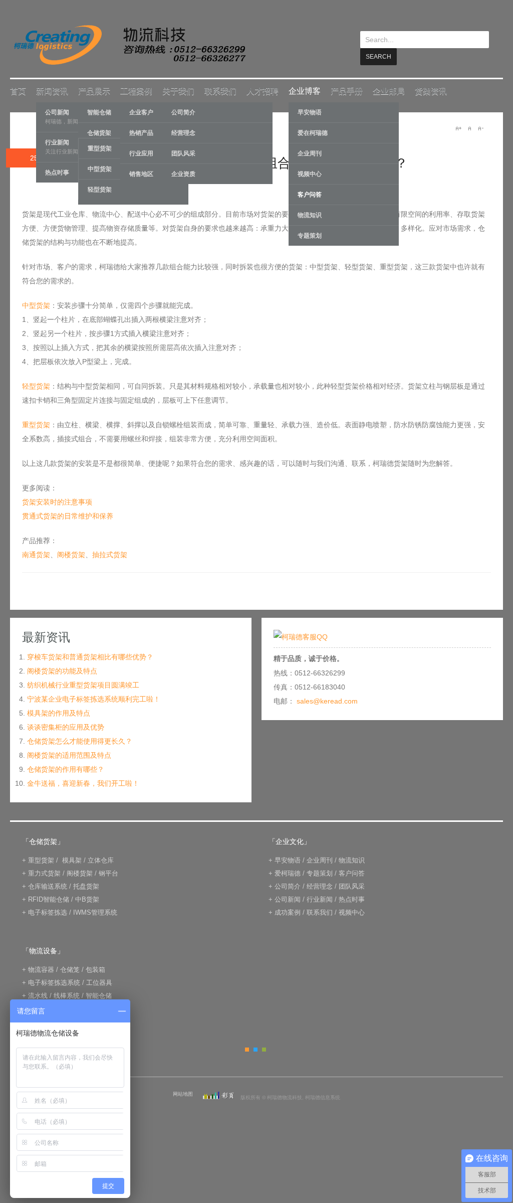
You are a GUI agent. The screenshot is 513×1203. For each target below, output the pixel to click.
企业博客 (305, 90)
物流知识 (310, 214)
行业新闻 (320, 899)
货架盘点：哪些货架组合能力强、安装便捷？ (277, 162)
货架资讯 (431, 90)
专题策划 (310, 235)
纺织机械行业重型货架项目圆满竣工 (83, 684)
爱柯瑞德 (288, 873)
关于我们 (178, 90)
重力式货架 (44, 873)
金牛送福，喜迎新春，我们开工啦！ (83, 783)
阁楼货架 (71, 554)
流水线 (38, 995)
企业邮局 (389, 90)
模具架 (72, 860)
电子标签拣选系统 (53, 982)
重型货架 (36, 424)
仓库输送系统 (47, 886)
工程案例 (136, 90)
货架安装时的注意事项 (57, 501)
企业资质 (183, 173)
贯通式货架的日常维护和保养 (67, 515)
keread (129, 45)
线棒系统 (67, 995)
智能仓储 (99, 995)
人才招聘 (262, 90)
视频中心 (310, 173)
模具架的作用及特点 (58, 713)
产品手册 (347, 90)
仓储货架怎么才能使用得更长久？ (79, 741)
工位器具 (99, 982)
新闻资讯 (52, 90)
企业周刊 (310, 152)
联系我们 (220, 90)
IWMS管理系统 (95, 912)
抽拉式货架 (109, 554)
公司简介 (183, 111)
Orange (247, 1049)
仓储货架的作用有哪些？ (65, 769)
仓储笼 (70, 969)
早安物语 (310, 111)
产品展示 (94, 90)
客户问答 (310, 194)
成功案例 (288, 912)
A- (480, 128)
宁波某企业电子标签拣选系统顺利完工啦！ (93, 699)
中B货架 (87, 899)
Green (264, 1049)
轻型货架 (100, 189)
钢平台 (108, 873)
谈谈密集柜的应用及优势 (65, 727)
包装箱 (95, 969)
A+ (458, 128)
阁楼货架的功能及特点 (62, 670)
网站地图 (183, 1093)
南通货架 (36, 554)
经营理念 (183, 132)
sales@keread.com (327, 701)
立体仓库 (101, 860)
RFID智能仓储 (48, 899)
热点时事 (352, 899)
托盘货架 (86, 886)
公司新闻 (288, 899)
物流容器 (41, 969)
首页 (18, 90)
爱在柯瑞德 (313, 132)
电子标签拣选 (47, 912)
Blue (255, 1049)
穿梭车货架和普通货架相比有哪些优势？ (90, 656)
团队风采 (183, 152)
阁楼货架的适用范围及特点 (69, 755)
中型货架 (36, 305)
